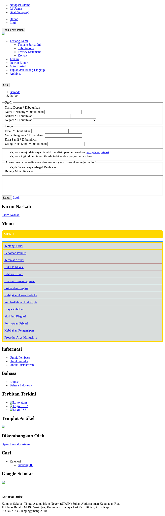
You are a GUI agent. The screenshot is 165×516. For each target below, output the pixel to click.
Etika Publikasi (14, 267)
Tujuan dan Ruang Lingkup (27, 70)
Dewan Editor (19, 62)
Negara (18, 120)
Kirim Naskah (11, 215)
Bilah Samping (19, 12)
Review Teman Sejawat (19, 281)
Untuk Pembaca (20, 357)
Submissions (26, 48)
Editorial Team (13, 274)
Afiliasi (18, 116)
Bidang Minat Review (19, 171)
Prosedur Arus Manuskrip (20, 337)
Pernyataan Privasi (16, 323)
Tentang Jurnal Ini (29, 44)
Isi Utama (16, 8)
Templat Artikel (14, 260)
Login (13, 22)
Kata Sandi (21, 139)
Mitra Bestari (18, 66)
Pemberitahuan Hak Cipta (20, 302)
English (14, 381)
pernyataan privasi (97, 152)
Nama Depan (22, 107)
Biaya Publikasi (14, 309)
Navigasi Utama (20, 5)
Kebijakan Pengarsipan (19, 330)
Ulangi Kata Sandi (26, 143)
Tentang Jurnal (13, 246)
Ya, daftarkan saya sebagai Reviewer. (33, 167)
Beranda (15, 92)
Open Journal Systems (16, 444)
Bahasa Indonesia (21, 385)
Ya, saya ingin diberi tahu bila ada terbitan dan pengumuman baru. (51, 156)
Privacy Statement (29, 52)
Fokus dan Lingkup (16, 288)
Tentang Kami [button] (19, 41)
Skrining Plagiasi (15, 316)
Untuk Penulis (19, 361)
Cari (5, 85)
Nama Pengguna (24, 135)
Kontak (22, 55)
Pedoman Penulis (15, 253)
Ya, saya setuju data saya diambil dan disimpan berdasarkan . (59, 152)
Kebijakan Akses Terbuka (20, 295)
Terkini (14, 59)
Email (18, 131)
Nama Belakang (24, 111)
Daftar (14, 19)
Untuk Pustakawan (22, 365)
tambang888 (25, 465)
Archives (15, 73)
